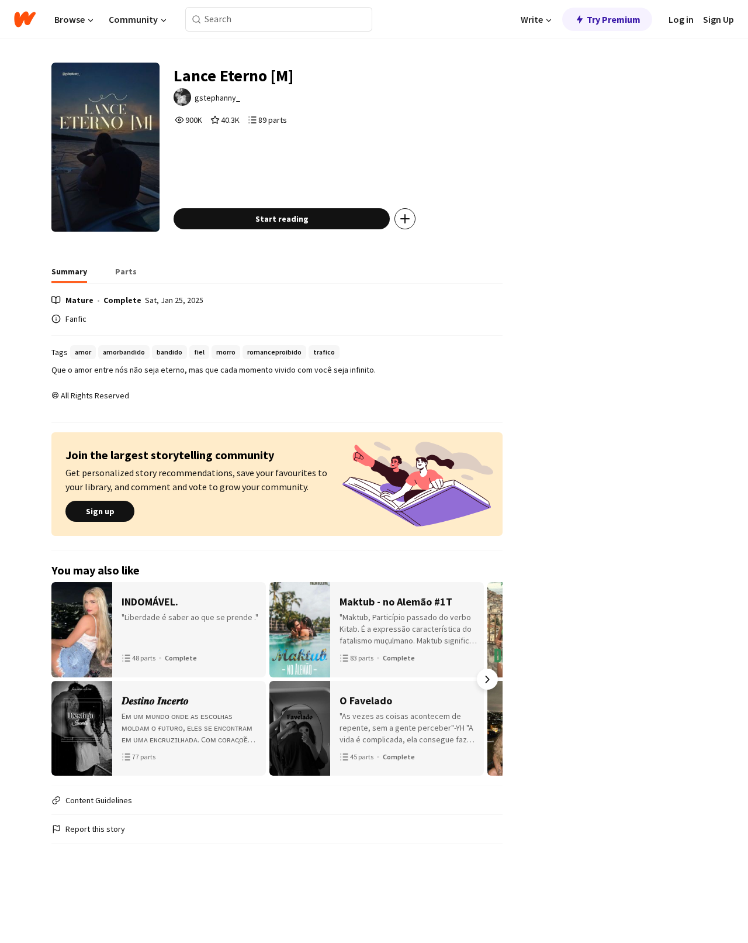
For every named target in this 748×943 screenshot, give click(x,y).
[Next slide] (487, 679)
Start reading (282, 219)
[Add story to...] (404, 218)
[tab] (69, 275)
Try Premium (613, 19)
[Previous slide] (66, 679)
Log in (681, 19)
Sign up (100, 511)
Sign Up (718, 19)
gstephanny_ (217, 97)
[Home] (25, 19)
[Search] (196, 20)
